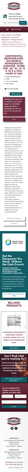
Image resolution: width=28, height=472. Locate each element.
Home (4, 35)
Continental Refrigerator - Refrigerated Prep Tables (12, 39)
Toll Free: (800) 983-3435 (16, 18)
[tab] (14, 119)
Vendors (9, 35)
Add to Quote (16, 94)
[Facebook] (12, 428)
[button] (7, 29)
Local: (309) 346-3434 (15, 16)
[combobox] (10, 23)
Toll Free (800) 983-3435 (12, 112)
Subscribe (14, 407)
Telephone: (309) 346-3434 (14, 462)
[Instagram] (16, 428)
